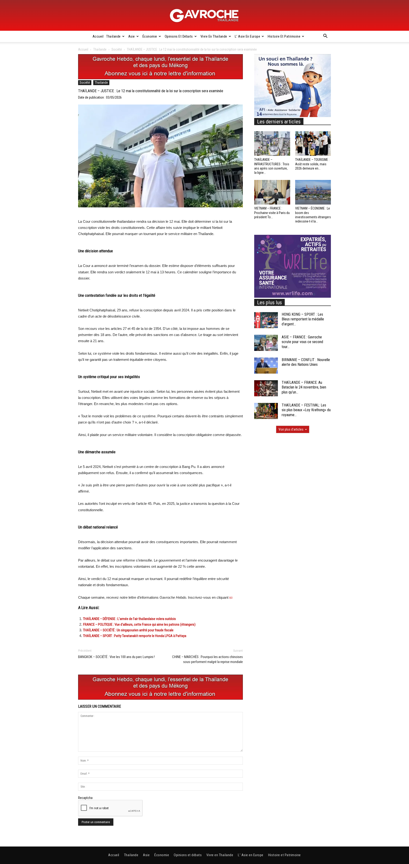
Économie (149, 36)
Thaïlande (113, 36)
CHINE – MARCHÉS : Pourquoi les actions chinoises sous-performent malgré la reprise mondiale (207, 659)
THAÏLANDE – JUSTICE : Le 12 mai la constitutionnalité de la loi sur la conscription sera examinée (150, 91)
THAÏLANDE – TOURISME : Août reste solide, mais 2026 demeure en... (312, 164)
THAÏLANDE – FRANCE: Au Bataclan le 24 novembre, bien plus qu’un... (304, 387)
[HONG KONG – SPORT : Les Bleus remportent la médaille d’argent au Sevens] (266, 320)
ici (230, 597)
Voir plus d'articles (291, 429)
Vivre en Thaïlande (213, 36)
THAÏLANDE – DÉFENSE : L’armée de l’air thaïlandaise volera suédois (129, 619)
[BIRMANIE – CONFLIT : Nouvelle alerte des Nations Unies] (266, 366)
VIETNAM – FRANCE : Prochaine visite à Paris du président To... (272, 212)
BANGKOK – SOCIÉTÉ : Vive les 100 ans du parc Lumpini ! (116, 657)
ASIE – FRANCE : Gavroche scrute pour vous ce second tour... (302, 342)
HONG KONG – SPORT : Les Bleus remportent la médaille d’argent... (303, 319)
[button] (325, 37)
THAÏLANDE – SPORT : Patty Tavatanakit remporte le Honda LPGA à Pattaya (134, 636)
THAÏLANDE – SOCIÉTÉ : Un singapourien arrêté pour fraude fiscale (128, 630)
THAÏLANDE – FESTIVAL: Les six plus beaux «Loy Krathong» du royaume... (306, 410)
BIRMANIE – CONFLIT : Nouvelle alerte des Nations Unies (306, 362)
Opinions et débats (179, 36)
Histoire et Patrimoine (284, 36)
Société (116, 49)
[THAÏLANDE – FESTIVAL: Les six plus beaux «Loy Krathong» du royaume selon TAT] (266, 411)
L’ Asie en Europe (247, 36)
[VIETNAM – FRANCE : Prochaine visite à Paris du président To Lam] (272, 192)
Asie (131, 36)
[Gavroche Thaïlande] (204, 16)
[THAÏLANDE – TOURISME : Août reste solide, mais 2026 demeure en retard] (313, 143)
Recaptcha (85, 798)
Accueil (98, 36)
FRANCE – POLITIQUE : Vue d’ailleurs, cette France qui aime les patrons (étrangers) (139, 624)
